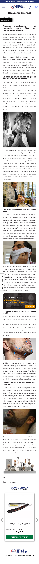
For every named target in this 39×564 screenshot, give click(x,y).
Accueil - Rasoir (6, 17)
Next (37, 520)
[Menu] (3, 7)
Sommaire (5, 20)
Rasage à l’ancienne (9, 482)
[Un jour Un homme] (18, 6)
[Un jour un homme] (19, 551)
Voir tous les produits (20, 490)
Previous (2, 520)
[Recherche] (7, 7)
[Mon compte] (30, 7)
